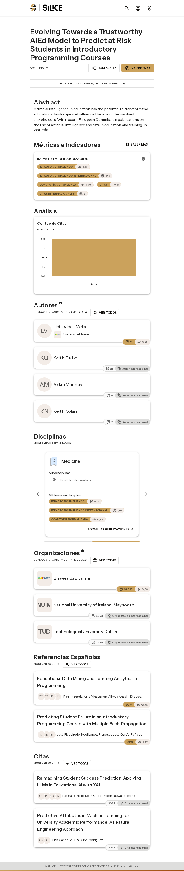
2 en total (58, 229)
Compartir (104, 68)
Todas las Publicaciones (110, 529)
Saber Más (136, 144)
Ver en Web (137, 68)
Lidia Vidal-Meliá (83, 83)
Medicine (70, 461)
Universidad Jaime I (72, 578)
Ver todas (104, 560)
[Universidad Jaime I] (57, 335)
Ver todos (105, 312)
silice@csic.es (132, 866)
